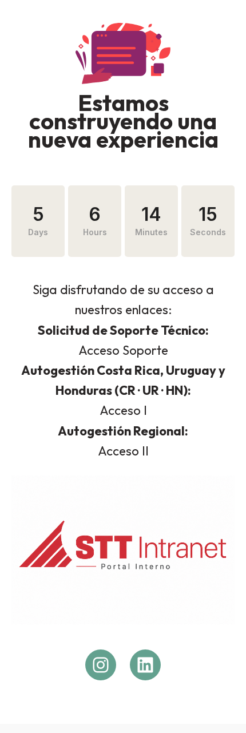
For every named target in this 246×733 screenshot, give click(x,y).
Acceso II (123, 451)
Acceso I (123, 410)
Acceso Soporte (123, 350)
